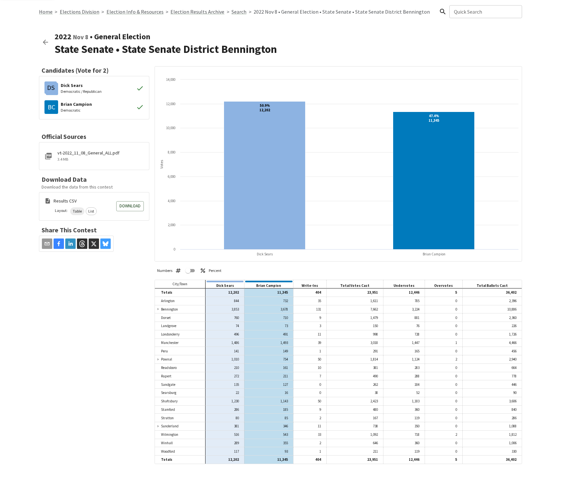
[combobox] (485, 11)
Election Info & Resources (135, 11)
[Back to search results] (45, 42)
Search (238, 11)
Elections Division (79, 11)
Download (130, 206)
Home (46, 11)
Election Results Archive (197, 11)
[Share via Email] (47, 243)
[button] (77, 211)
